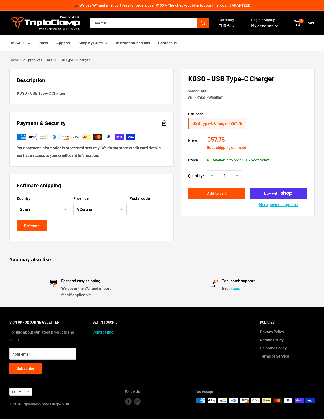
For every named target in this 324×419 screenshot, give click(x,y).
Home (14, 60)
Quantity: (196, 175)
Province (81, 198)
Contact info (103, 332)
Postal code (140, 198)
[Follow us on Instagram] (137, 401)
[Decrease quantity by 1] (212, 176)
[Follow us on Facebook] (128, 401)
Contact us (167, 42)
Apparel (63, 42)
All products (32, 60)
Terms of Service (274, 355)
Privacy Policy (272, 331)
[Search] (203, 23)
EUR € (16, 392)
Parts (43, 42)
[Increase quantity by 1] (237, 176)
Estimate (32, 225)
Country (23, 198)
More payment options (278, 204)
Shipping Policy (273, 347)
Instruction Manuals (133, 42)
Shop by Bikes (91, 42)
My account (262, 25)
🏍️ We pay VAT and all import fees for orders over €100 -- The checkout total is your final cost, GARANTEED (162, 5)
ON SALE (17, 42)
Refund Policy (272, 339)
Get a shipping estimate (226, 147)
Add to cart (217, 193)
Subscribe (25, 368)
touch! (238, 288)
